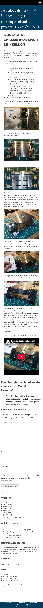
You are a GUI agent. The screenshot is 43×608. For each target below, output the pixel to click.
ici (17, 64)
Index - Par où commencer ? (12, 585)
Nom (3, 452)
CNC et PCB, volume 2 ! (11, 528)
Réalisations (7, 587)
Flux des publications (10, 576)
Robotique (6, 516)
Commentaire (7, 423)
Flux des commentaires (10, 578)
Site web (4, 466)
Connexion (6, 574)
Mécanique (6, 512)
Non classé (6, 514)
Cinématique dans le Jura (11, 537)
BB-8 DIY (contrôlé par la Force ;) (27, 547)
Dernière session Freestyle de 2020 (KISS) (17, 530)
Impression (6, 506)
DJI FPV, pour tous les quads (12, 535)
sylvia (25, 607)
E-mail (4, 458)
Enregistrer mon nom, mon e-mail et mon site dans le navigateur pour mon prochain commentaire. (20, 478)
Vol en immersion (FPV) (10, 518)
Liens (4, 588)
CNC (4, 502)
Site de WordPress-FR (10, 580)
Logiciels (6, 508)
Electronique (7, 504)
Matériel (5, 510)
